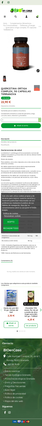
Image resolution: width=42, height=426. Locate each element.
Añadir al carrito (22, 125)
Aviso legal (10, 390)
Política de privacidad (15, 393)
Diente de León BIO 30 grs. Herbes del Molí (11, 310)
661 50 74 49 (13, 364)
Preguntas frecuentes (15, 386)
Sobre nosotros (12, 371)
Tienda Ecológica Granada (18, 375)
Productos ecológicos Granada (20, 378)
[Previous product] (39, 26)
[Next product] (40, 26)
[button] (17, 331)
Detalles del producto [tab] (8, 142)
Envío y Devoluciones (15, 382)
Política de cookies (14, 397)
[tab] (21, 145)
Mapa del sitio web (14, 401)
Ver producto (31, 326)
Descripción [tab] (5, 139)
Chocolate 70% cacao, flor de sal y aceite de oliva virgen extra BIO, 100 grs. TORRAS (31, 312)
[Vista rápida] (11, 305)
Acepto (10, 222)
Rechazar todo (11, 228)
